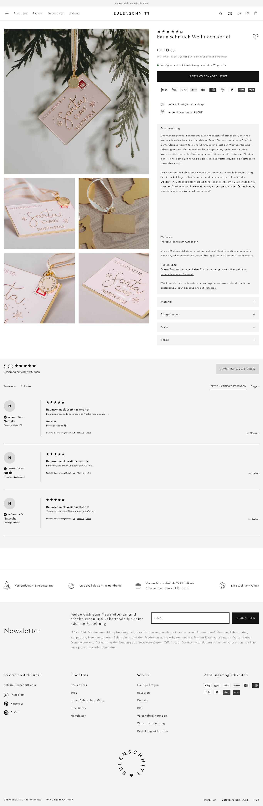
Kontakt (142, 700)
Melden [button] (80, 433)
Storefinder (78, 708)
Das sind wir (79, 685)
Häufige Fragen (148, 685)
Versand (184, 56)
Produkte (20, 13)
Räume (37, 13)
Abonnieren (245, 618)
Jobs (74, 692)
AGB (256, 800)
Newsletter (78, 715)
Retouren (143, 692)
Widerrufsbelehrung (151, 723)
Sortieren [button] (9, 386)
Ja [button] (74, 433)
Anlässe (74, 13)
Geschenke (56, 13)
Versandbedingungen (152, 715)
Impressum (210, 800)
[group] (24, 366)
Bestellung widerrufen (152, 731)
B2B (140, 708)
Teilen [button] (88, 433)
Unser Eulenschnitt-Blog (87, 700)
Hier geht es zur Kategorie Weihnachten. (229, 255)
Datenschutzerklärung (235, 800)
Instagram (211, 288)
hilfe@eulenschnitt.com (20, 685)
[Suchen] (221, 13)
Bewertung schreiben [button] (237, 369)
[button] (221, 13)
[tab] (228, 387)
